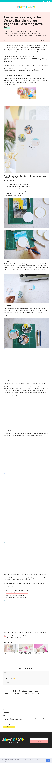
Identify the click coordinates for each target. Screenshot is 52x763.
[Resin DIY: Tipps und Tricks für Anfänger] (41, 648)
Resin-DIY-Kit (22, 78)
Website (4, 715)
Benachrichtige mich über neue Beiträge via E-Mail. (15, 724)
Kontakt (49, 735)
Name (4, 709)
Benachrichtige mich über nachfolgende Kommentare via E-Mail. (18, 721)
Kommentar (5, 695)
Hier (5, 635)
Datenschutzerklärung (33, 735)
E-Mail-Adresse (6, 712)
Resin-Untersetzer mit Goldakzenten (17, 592)
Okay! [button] (48, 760)
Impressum (43, 735)
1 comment (17, 13)
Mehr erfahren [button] (36, 761)
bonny (6, 40)
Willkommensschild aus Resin (15, 595)
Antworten (7, 682)
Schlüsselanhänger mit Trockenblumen (17, 597)
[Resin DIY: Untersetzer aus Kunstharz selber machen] (26, 648)
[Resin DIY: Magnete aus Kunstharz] (11, 648)
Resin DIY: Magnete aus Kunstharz (30, 65)
